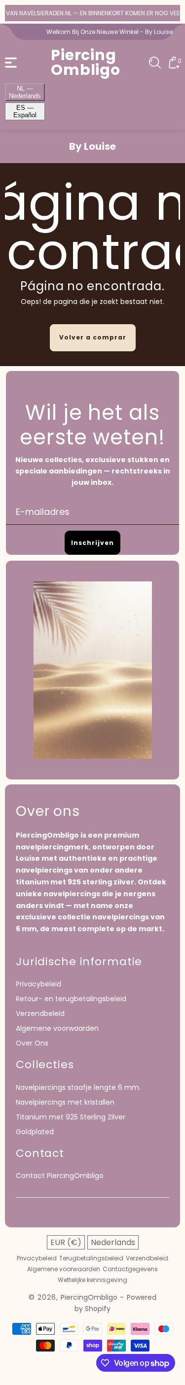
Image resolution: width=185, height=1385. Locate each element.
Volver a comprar (92, 337)
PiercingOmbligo (89, 1297)
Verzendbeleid (40, 1013)
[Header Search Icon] (155, 62)
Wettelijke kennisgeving (92, 1280)
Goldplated (35, 1132)
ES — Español (25, 111)
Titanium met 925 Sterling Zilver (70, 1117)
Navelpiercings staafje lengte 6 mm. (78, 1087)
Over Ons (32, 1043)
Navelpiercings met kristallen (65, 1102)
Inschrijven (92, 543)
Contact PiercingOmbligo (60, 1176)
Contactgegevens (130, 1269)
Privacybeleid (38, 984)
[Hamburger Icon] (11, 62)
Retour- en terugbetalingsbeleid (71, 999)
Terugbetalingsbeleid (91, 1258)
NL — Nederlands (25, 92)
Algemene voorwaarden (57, 1028)
